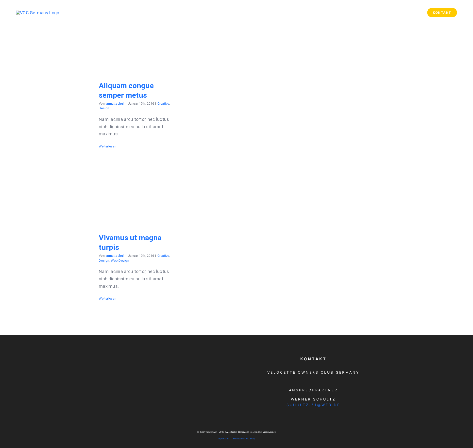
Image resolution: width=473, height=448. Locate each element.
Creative (163, 103)
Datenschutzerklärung (244, 438)
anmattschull (114, 103)
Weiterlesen (107, 146)
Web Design (120, 260)
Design (104, 108)
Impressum (223, 438)
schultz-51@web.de (313, 405)
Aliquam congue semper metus (137, 43)
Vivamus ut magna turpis (137, 196)
